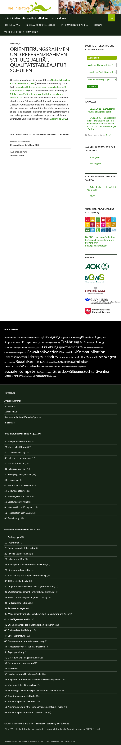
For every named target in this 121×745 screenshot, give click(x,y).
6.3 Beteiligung (11, 518)
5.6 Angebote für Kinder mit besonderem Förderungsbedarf (32, 679)
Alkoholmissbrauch (26, 337)
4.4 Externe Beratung (14, 635)
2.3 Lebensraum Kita (14, 559)
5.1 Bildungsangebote (15, 490)
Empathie (102, 338)
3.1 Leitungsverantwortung (17, 458)
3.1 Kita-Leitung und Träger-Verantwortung (25, 575)
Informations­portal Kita (74, 25)
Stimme (50, 372)
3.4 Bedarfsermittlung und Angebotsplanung (25, 597)
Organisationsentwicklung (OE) (24, 143)
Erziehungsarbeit (35, 348)
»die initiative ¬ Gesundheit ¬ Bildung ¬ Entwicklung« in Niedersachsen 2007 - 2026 (39, 741)
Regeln (21, 361)
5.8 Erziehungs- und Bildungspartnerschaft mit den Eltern (32, 690)
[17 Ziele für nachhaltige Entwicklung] (113, 229)
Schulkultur (80, 361)
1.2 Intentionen (11, 542)
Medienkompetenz (65, 357)
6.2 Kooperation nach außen (18, 512)
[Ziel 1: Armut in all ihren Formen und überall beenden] (87, 219)
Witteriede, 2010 (58, 118)
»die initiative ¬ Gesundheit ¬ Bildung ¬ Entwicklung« (35, 18)
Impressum (9, 406)
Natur (6, 362)
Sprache (43, 372)
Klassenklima (67, 352)
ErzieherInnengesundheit (16, 347)
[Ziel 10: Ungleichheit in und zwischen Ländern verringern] (103, 224)
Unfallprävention (12, 376)
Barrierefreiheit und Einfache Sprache (22, 417)
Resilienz (35, 361)
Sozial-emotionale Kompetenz (73, 366)
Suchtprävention (96, 371)
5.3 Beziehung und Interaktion (19, 663)
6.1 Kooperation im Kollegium (18, 507)
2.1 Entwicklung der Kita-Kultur (19, 548)
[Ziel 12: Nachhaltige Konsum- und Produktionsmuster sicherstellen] (113, 224)
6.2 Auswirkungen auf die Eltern (19, 701)
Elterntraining (90, 337)
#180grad (94, 157)
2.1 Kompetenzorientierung (17, 441)
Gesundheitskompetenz (92, 348)
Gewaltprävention (42, 351)
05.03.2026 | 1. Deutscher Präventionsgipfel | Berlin (101, 110)
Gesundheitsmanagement (15, 352)
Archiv (108, 135)
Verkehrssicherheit (28, 376)
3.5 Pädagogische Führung (17, 602)
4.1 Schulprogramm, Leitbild (17, 474)
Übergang (52, 376)
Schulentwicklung (50, 362)
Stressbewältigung (68, 371)
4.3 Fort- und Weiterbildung (17, 630)
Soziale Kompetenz (22, 371)
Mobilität (91, 357)
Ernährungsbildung (92, 342)
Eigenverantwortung (71, 337)
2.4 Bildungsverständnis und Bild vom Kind (25, 564)
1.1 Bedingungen (12, 537)
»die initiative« (12, 25)
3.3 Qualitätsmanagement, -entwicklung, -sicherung (29, 591)
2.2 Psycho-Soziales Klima (17, 553)
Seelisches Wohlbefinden (23, 366)
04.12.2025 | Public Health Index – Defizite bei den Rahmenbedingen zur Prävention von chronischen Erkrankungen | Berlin (101, 123)
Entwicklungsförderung (50, 343)
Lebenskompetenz (15, 357)
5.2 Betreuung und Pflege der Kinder (22, 657)
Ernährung (69, 341)
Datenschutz (10, 411)
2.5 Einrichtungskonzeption (17, 570)
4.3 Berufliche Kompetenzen (18, 485)
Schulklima (65, 361)
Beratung (39, 338)
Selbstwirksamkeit (51, 366)
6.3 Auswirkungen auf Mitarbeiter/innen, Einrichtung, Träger (33, 706)
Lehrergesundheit (41, 357)
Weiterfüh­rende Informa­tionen (21, 32)
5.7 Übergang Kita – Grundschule (20, 685)
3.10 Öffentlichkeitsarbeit (17, 581)
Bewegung (51, 337)
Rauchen (12, 362)
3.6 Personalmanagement (16, 608)
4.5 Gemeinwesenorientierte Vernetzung (24, 641)
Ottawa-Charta (18, 154)
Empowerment (13, 342)
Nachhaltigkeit (106, 357)
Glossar (98, 25)
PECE (92, 196)
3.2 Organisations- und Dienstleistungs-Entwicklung (29, 586)
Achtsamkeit (10, 337)
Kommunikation (90, 351)
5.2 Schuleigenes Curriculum (18, 496)
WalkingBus (95, 163)
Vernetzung (42, 375)
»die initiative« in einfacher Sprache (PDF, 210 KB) (44, 723)
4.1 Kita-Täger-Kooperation (17, 619)
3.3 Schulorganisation (14, 469)
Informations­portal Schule (40, 25)
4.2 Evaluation (11, 480)
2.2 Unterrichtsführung (15, 447)
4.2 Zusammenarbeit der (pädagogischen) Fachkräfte (30, 624)
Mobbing (81, 357)
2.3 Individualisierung (14, 452)
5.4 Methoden (11, 668)
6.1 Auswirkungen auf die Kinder (20, 696)
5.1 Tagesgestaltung (14, 652)
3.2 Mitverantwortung (15, 463)
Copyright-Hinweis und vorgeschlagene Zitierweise (39, 134)
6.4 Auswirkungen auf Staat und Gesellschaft (26, 712)
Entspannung (31, 342)
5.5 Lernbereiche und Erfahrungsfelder (23, 674)
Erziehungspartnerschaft (62, 347)
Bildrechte (9, 422)
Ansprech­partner (12, 400)
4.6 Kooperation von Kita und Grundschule (24, 646)
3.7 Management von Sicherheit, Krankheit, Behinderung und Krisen (37, 614)
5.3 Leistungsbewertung (16, 501)
